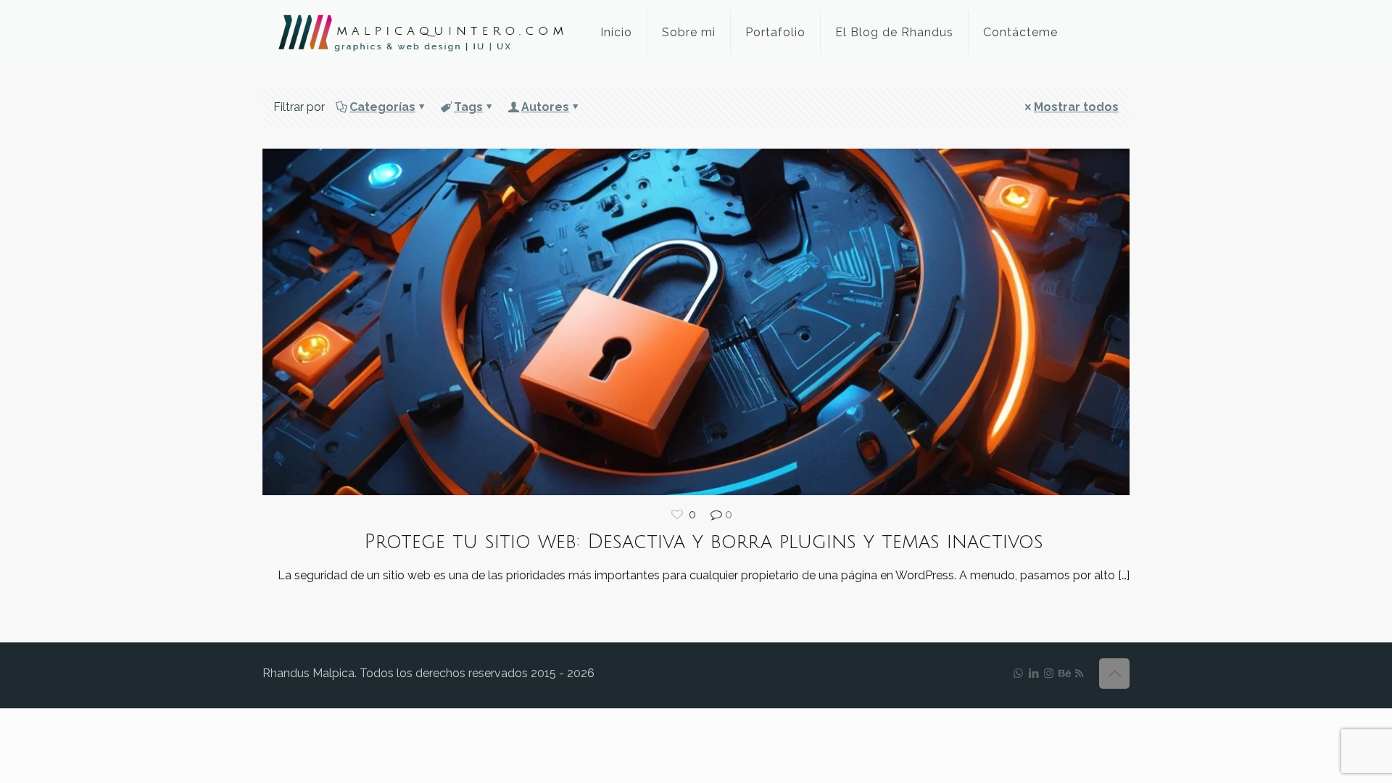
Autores (545, 107)
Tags (468, 107)
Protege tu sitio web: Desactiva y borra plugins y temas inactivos (703, 541)
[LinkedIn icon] (1033, 673)
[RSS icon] (1079, 673)
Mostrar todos (1076, 107)
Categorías (382, 107)
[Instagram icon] (1048, 673)
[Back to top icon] (1114, 673)
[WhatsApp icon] (1018, 673)
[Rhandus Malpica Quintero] (420, 32)
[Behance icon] (1063, 673)
